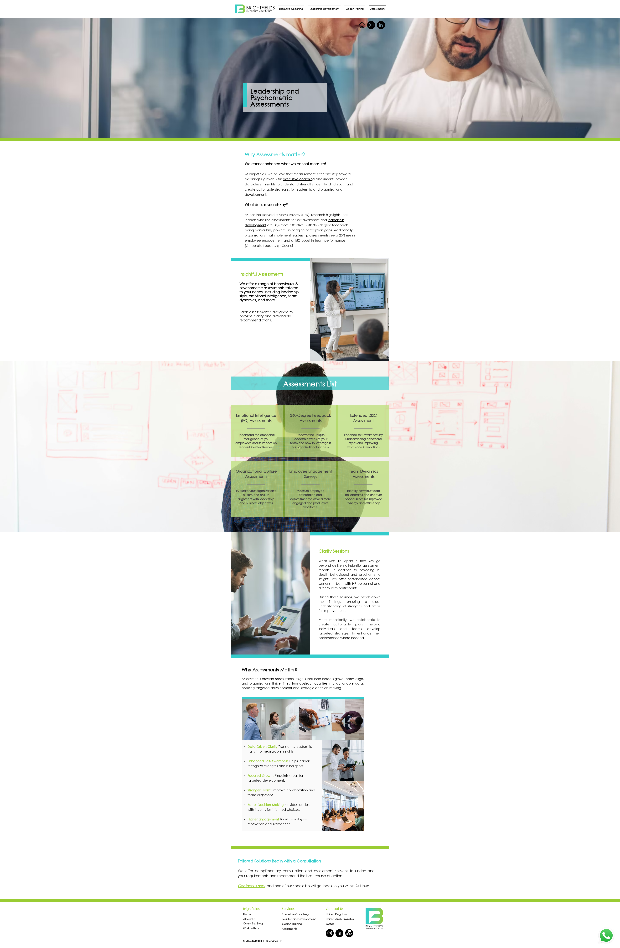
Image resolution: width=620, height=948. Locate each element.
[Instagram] (371, 25)
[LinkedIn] (381, 25)
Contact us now (251, 886)
